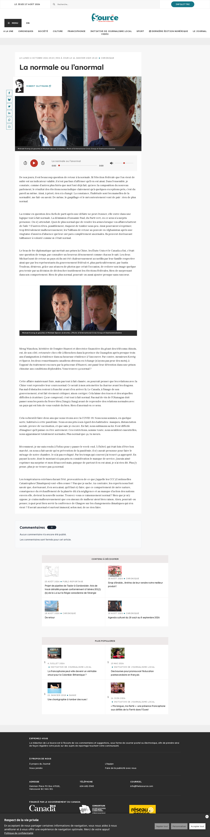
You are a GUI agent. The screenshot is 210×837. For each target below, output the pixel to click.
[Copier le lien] (9, 120)
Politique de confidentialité (18, 833)
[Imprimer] (9, 126)
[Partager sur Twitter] (9, 106)
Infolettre (183, 4)
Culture (58, 31)
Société (43, 31)
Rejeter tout (162, 826)
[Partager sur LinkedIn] (9, 113)
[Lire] (34, 163)
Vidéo (105, 34)
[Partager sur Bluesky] (9, 100)
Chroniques (25, 31)
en (27, 23)
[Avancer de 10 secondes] (42, 163)
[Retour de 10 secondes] (25, 163)
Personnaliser (179, 826)
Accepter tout (197, 826)
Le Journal (200, 31)
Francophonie (77, 31)
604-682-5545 (87, 786)
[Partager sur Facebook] (9, 93)
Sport (140, 31)
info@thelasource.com (141, 786)
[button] (13, 23)
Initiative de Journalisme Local (111, 31)
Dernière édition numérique (170, 31)
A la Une (8, 31)
